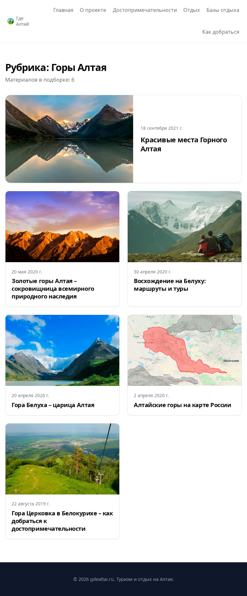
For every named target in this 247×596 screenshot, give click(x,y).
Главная (63, 9)
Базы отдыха (222, 9)
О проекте (93, 9)
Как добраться (220, 31)
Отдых (191, 9)
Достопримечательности (145, 9)
